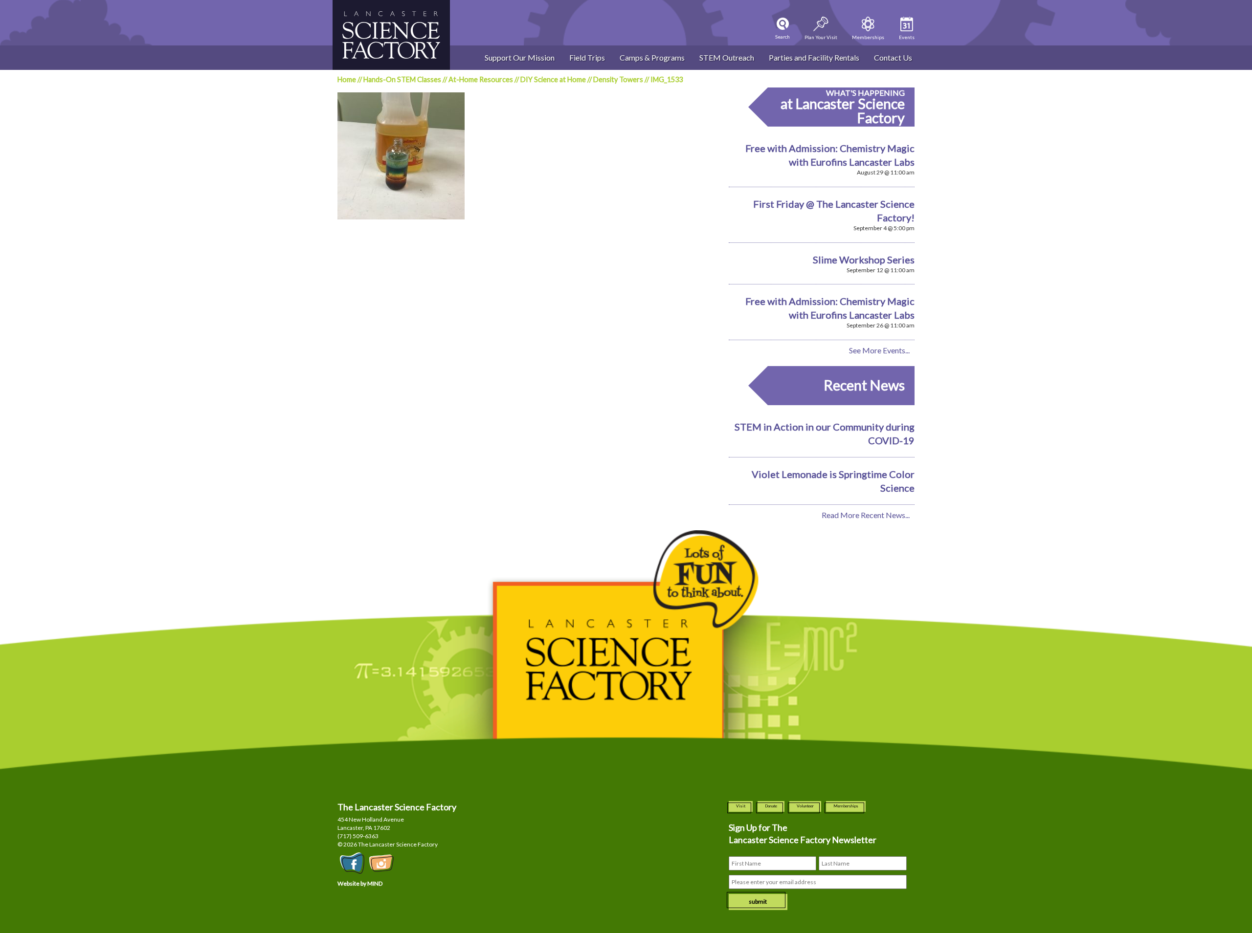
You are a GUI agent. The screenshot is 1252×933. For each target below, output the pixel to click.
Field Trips (587, 57)
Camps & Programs (652, 57)
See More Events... (879, 350)
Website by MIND (359, 883)
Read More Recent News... (866, 515)
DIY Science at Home (553, 79)
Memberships (845, 805)
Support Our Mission (520, 57)
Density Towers (618, 79)
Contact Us (893, 57)
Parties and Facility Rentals (814, 57)
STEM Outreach (726, 57)
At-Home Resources (480, 79)
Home (346, 79)
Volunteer (805, 805)
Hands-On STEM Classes (402, 79)
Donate (771, 805)
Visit (740, 805)
